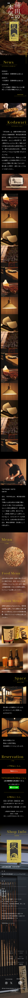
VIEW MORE (20, 94)
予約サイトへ (14, 771)
